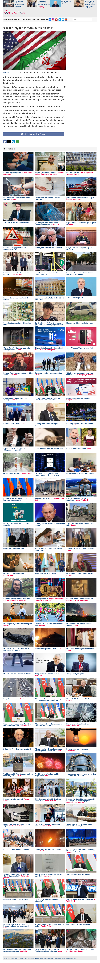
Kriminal (17, 19)
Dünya (23, 19)
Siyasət (10, 19)
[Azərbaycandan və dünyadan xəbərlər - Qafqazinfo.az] (14, 12)
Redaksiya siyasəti (71, 958)
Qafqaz (28, 19)
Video (12, 958)
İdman (34, 19)
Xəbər (5, 19)
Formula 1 (44, 19)
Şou (38, 19)
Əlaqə (63, 958)
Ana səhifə (7, 958)
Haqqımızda (57, 958)
